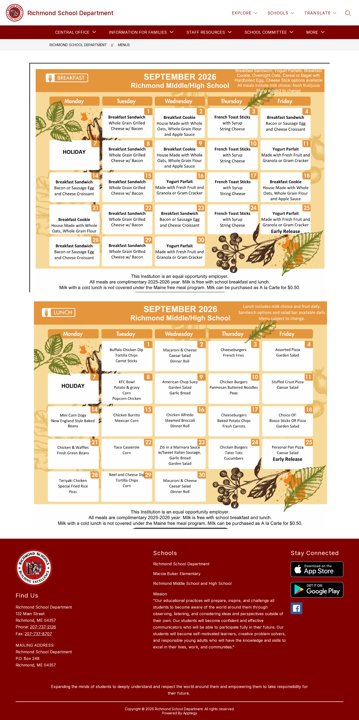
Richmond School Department (78, 45)
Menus (124, 45)
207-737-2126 (43, 626)
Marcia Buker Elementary (177, 573)
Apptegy (190, 713)
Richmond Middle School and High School (192, 583)
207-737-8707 (38, 633)
